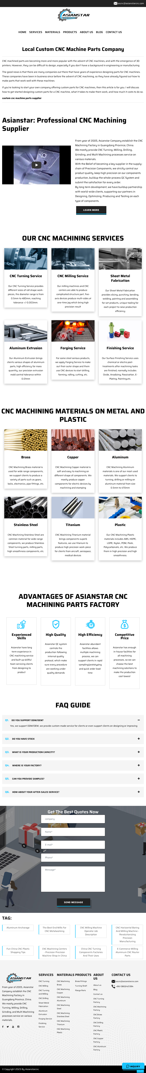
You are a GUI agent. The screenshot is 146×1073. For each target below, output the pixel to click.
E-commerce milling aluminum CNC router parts (127, 952)
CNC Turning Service (26, 276)
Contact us (97, 994)
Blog (95, 989)
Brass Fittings (81, 981)
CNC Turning (44, 981)
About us (97, 985)
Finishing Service (120, 348)
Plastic (120, 525)
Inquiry (134, 1066)
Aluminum (120, 457)
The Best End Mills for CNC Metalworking (54, 929)
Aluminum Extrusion (25, 348)
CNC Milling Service (72, 276)
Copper (73, 457)
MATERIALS (52, 32)
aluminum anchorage (18, 927)
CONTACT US (114, 32)
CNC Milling (43, 985)
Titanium (73, 525)
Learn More (91, 210)
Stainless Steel (26, 525)
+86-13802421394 (124, 986)
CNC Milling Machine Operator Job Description (91, 931)
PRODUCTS (70, 32)
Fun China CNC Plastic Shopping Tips (18, 950)
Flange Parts (80, 990)
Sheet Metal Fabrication (120, 278)
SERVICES (35, 32)
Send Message (73, 902)
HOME (22, 32)
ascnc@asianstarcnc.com (131, 3)
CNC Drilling (43, 998)
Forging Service (72, 348)
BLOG (99, 32)
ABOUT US (86, 32)
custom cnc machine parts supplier (21, 98)
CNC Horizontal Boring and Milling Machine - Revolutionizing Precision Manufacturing (127, 934)
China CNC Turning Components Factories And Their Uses (91, 952)
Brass (25, 457)
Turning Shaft (81, 985)
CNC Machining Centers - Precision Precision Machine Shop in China (54, 952)
